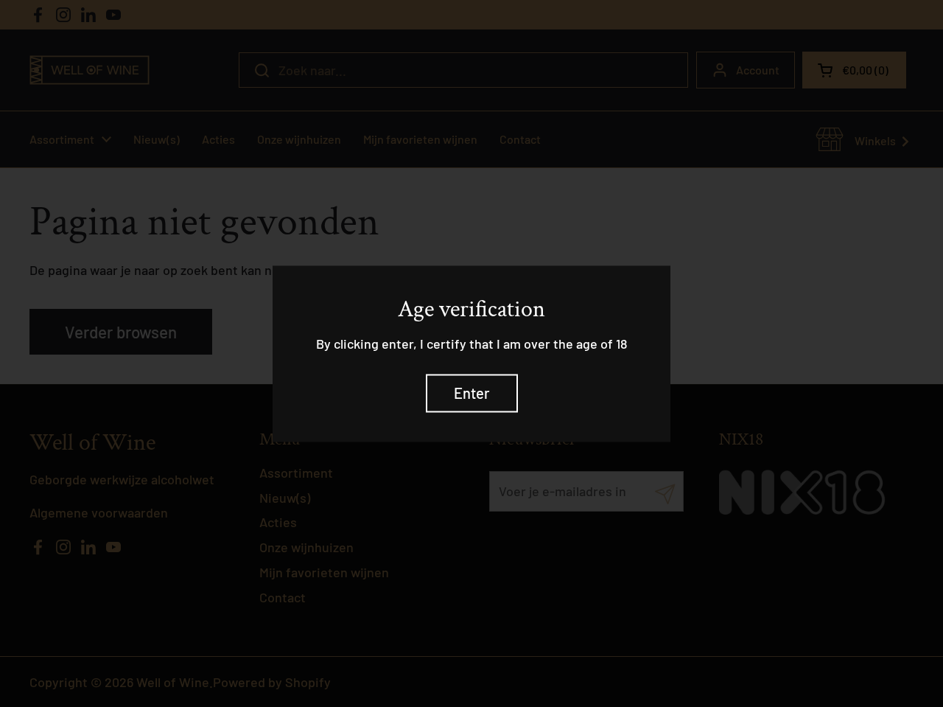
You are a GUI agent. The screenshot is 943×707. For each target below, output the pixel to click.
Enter (472, 393)
